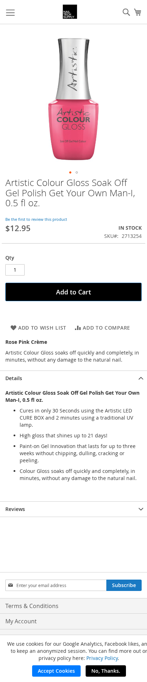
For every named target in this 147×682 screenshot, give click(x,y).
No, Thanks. (105, 670)
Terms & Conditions (32, 606)
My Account (21, 621)
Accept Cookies (56, 670)
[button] (70, 172)
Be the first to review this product (36, 219)
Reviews (15, 509)
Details (13, 378)
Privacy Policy (102, 658)
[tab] (73, 378)
